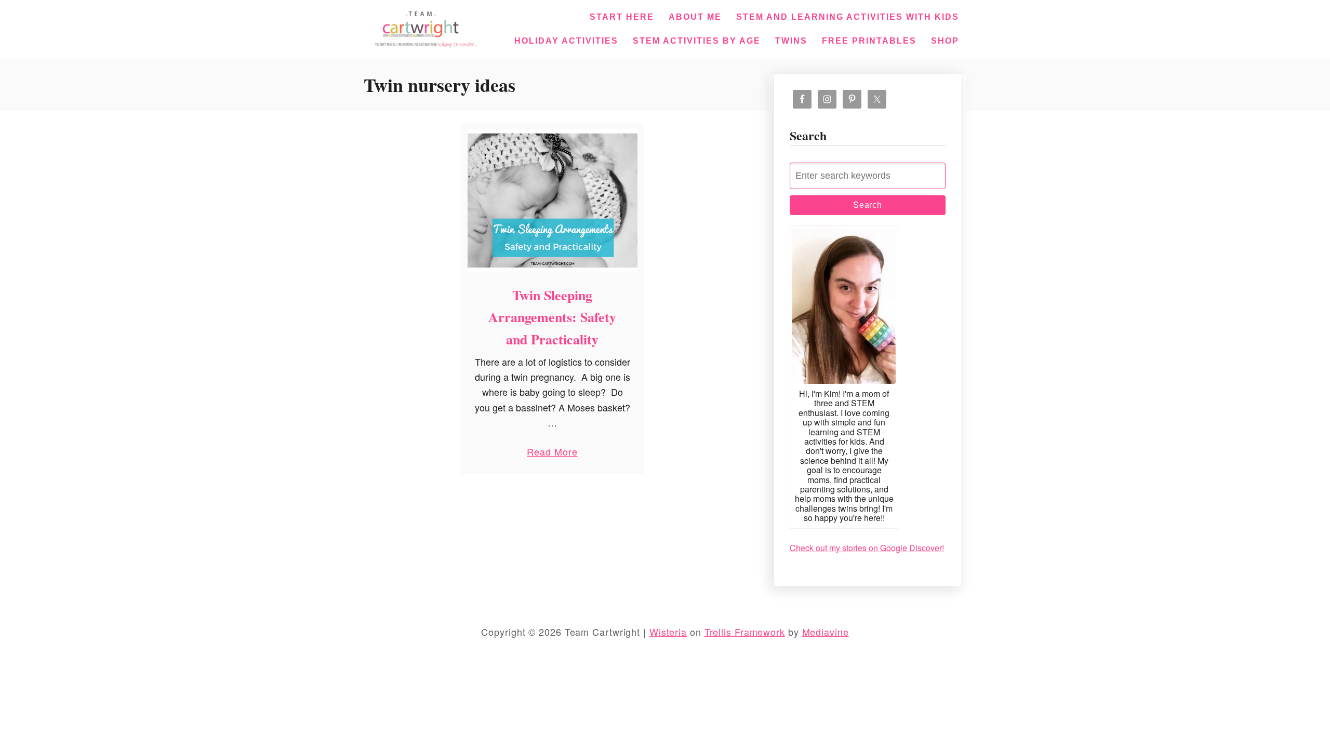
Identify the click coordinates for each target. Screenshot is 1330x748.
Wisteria (668, 631)
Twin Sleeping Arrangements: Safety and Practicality (552, 317)
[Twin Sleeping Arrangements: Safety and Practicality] (552, 200)
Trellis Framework (744, 631)
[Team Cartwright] (424, 27)
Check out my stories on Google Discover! (867, 548)
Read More (552, 454)
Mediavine (825, 631)
